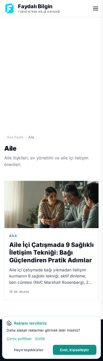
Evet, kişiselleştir (74, 350)
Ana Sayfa (15, 137)
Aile (13, 236)
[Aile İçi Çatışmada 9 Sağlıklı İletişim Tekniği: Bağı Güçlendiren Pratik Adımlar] (51, 204)
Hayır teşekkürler (28, 350)
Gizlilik (40, 338)
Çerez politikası (19, 338)
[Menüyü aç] (95, 8)
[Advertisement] (51, 73)
